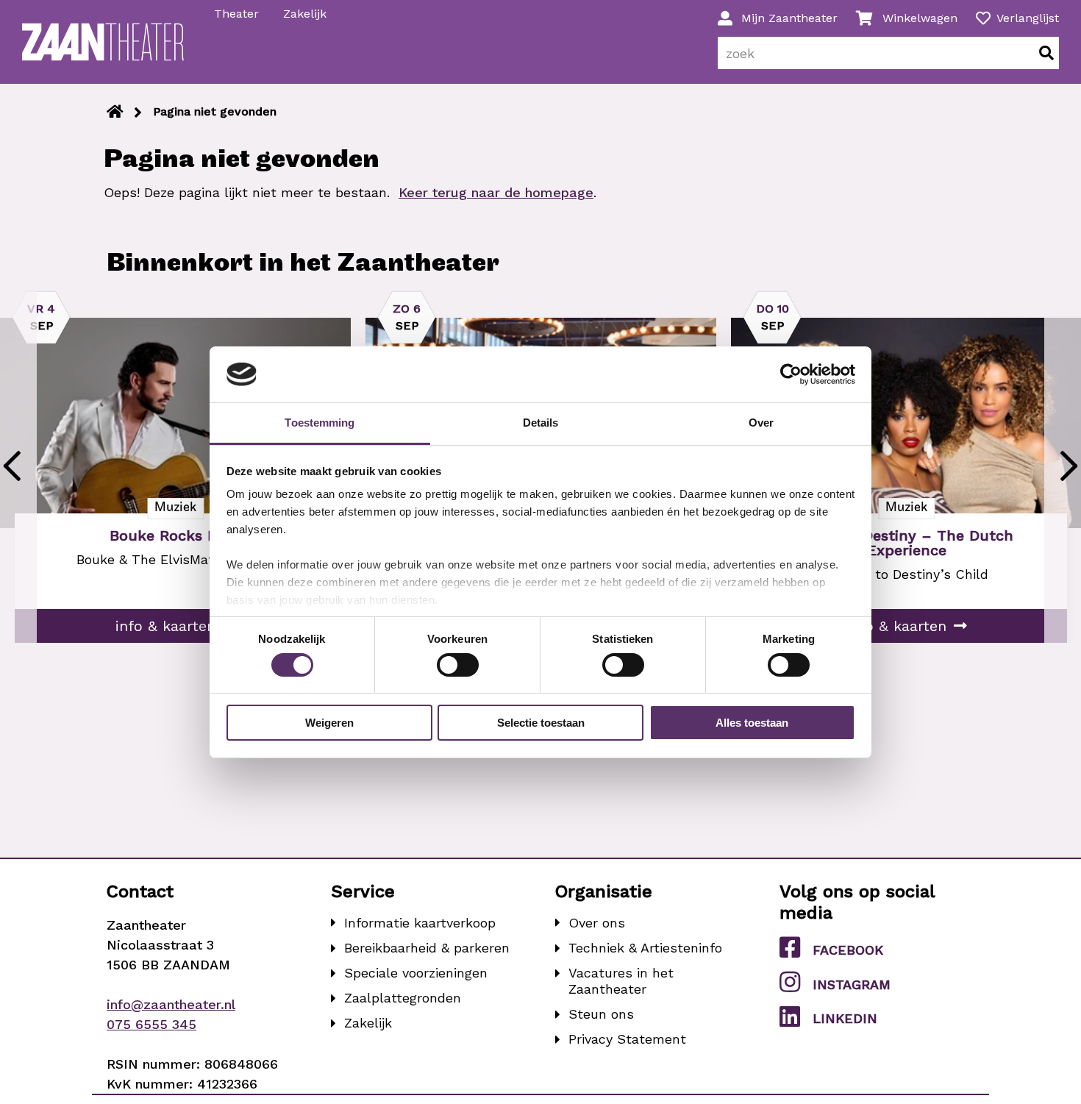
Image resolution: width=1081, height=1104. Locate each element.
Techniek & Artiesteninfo (645, 947)
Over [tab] (761, 422)
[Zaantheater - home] (103, 42)
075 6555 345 (151, 1024)
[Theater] (115, 112)
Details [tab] (541, 422)
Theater (236, 14)
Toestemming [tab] (319, 422)
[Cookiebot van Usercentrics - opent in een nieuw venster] (791, 374)
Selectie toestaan (541, 722)
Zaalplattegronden (402, 997)
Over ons (596, 922)
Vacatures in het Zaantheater (621, 981)
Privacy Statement (627, 1039)
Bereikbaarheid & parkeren (427, 947)
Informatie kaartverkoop (420, 922)
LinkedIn (845, 1018)
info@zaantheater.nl (171, 1004)
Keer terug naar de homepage (496, 192)
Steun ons (601, 1014)
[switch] (458, 665)
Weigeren (329, 722)
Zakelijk (305, 14)
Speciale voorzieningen (416, 972)
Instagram (852, 984)
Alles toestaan (752, 722)
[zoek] (1046, 53)
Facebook (848, 950)
